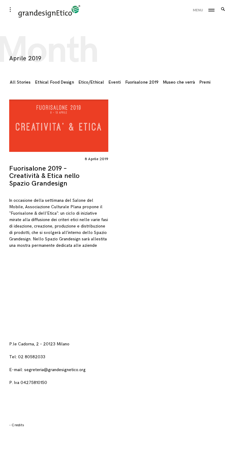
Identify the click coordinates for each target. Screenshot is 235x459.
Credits (18, 425)
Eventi (114, 82)
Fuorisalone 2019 (142, 82)
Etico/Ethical (91, 82)
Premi (205, 82)
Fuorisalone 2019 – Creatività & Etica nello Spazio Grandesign (44, 175)
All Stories (20, 82)
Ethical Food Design (54, 82)
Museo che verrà (179, 82)
